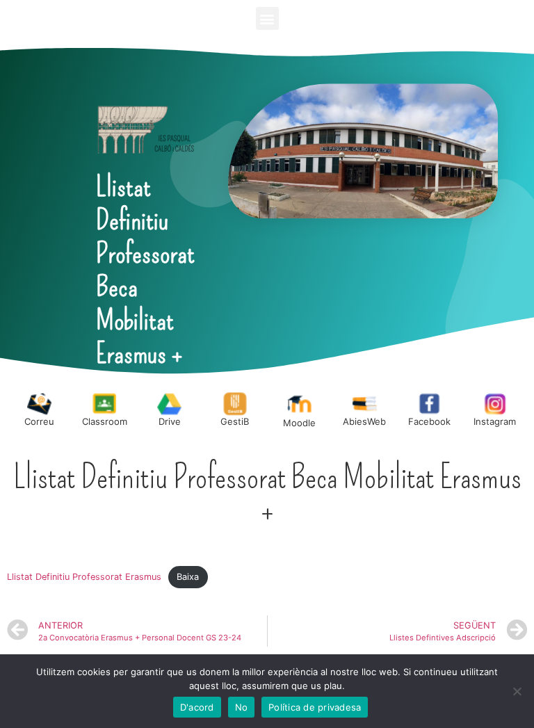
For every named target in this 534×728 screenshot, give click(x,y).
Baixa (188, 577)
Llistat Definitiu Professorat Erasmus (84, 577)
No (241, 707)
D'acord (197, 707)
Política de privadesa (314, 707)
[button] (267, 18)
